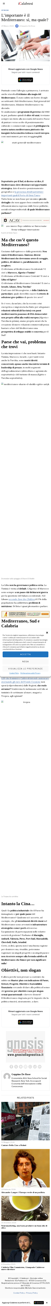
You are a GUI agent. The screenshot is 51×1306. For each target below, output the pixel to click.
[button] (47, 632)
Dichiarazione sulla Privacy (30, 673)
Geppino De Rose (28, 26)
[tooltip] (11, 1067)
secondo (22, 599)
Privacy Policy (32, 1293)
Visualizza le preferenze (25, 669)
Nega (25, 661)
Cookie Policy (14, 673)
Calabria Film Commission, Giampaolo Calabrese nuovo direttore (22, 1268)
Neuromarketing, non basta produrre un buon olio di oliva (24, 1227)
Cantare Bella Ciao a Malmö (13, 1145)
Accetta (25, 654)
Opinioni (5, 10)
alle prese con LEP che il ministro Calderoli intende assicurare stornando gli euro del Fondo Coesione (25, 678)
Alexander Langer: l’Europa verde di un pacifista (23, 1192)
